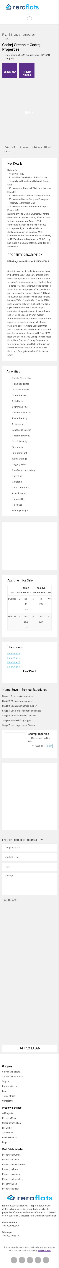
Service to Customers (12, 1076)
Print (7, 38)
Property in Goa (9, 1184)
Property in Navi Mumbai (14, 1164)
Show (49, 746)
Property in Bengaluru (12, 1179)
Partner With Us (9, 1086)
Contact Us (7, 1101)
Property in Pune (10, 1169)
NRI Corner (7, 1128)
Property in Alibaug (11, 1174)
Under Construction (14, 55)
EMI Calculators (9, 1137)
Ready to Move (9, 1118)
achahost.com (44, 1251)
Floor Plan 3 (13, 662)
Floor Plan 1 (13, 653)
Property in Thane (10, 1159)
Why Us (5, 1081)
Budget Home (32, 55)
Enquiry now (10, 72)
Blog (4, 1091)
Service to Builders (11, 1072)
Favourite (45, 55)
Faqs (4, 1142)
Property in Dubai (10, 1189)
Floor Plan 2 (13, 658)
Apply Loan (7, 1132)
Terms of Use (8, 1096)
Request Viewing (27, 73)
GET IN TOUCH (10, 900)
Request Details (38, 752)
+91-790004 (38, 746)
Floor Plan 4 (13, 667)
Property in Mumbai (11, 1155)
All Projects (7, 1113)
